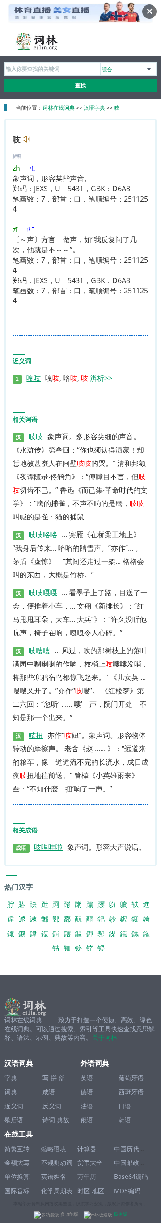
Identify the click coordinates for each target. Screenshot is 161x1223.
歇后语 (13, 1120)
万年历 (86, 1176)
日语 (125, 1106)
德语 (86, 1091)
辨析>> (101, 378)
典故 (63, 1120)
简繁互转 (17, 1149)
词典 (10, 1091)
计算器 (86, 1149)
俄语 (86, 1120)
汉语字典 (94, 107)
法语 (86, 1106)
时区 (83, 1190)
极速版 (120, 1214)
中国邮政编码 (133, 1162)
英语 (86, 1078)
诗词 (48, 1120)
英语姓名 (53, 1176)
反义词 (51, 1106)
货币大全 (89, 1162)
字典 (10, 1078)
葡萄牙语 (131, 1078)
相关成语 (25, 830)
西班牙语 (131, 1091)
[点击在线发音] (25, 140)
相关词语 (25, 419)
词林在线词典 (58, 107)
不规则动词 (56, 1162)
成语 (48, 1091)
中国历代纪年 (133, 1149)
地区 (98, 1190)
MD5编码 (127, 1190)
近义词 (22, 361)
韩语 (125, 1120)
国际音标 (17, 1190)
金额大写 (17, 1162)
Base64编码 (131, 1176)
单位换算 (17, 1176)
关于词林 (104, 1037)
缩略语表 (53, 1149)
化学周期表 (56, 1190)
